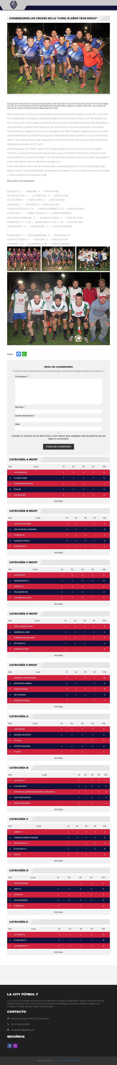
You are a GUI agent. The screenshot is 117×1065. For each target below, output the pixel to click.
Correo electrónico (25, 415)
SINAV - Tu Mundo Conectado (67, 1061)
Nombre (20, 407)
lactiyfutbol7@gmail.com (22, 1030)
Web (17, 424)
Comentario (21, 376)
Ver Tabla (58, 501)
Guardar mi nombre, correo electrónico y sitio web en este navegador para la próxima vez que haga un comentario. (58, 437)
